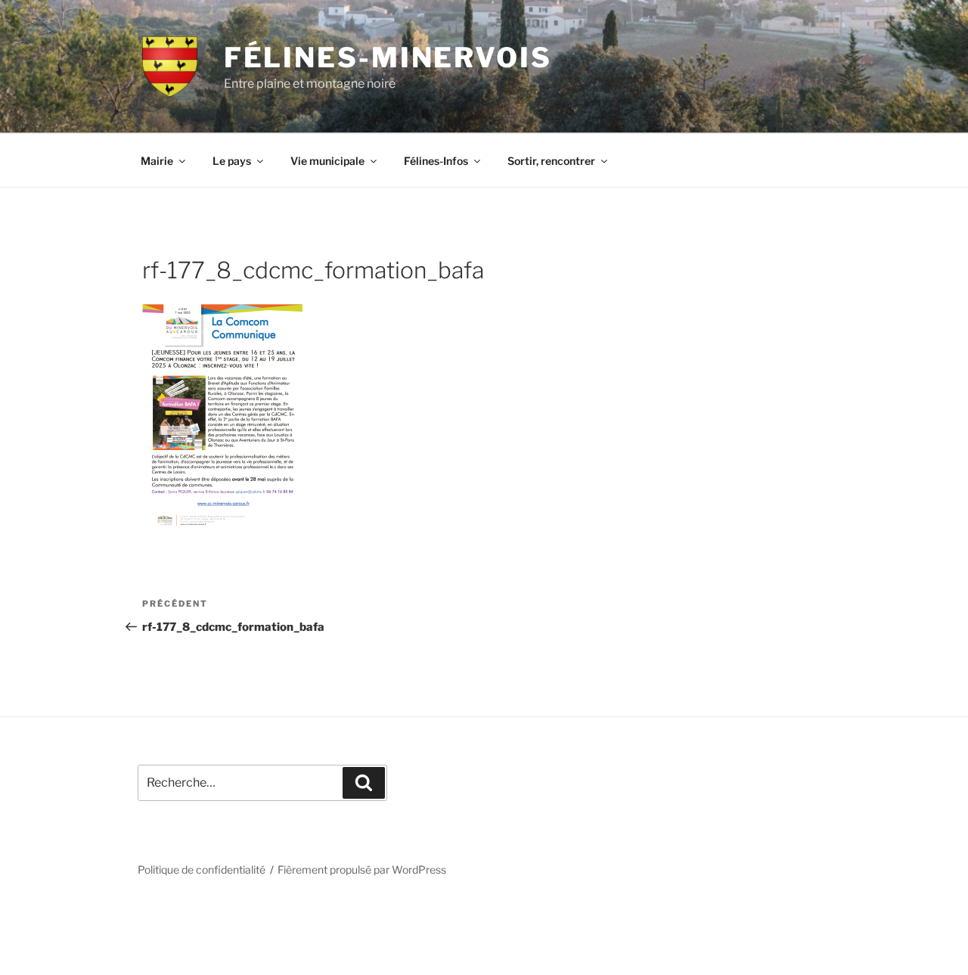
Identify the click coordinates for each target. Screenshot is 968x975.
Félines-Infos (436, 160)
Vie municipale (327, 160)
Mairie (157, 160)
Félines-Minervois (388, 57)
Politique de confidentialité (201, 869)
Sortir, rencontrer (551, 160)
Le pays (232, 160)
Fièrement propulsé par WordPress (362, 869)
